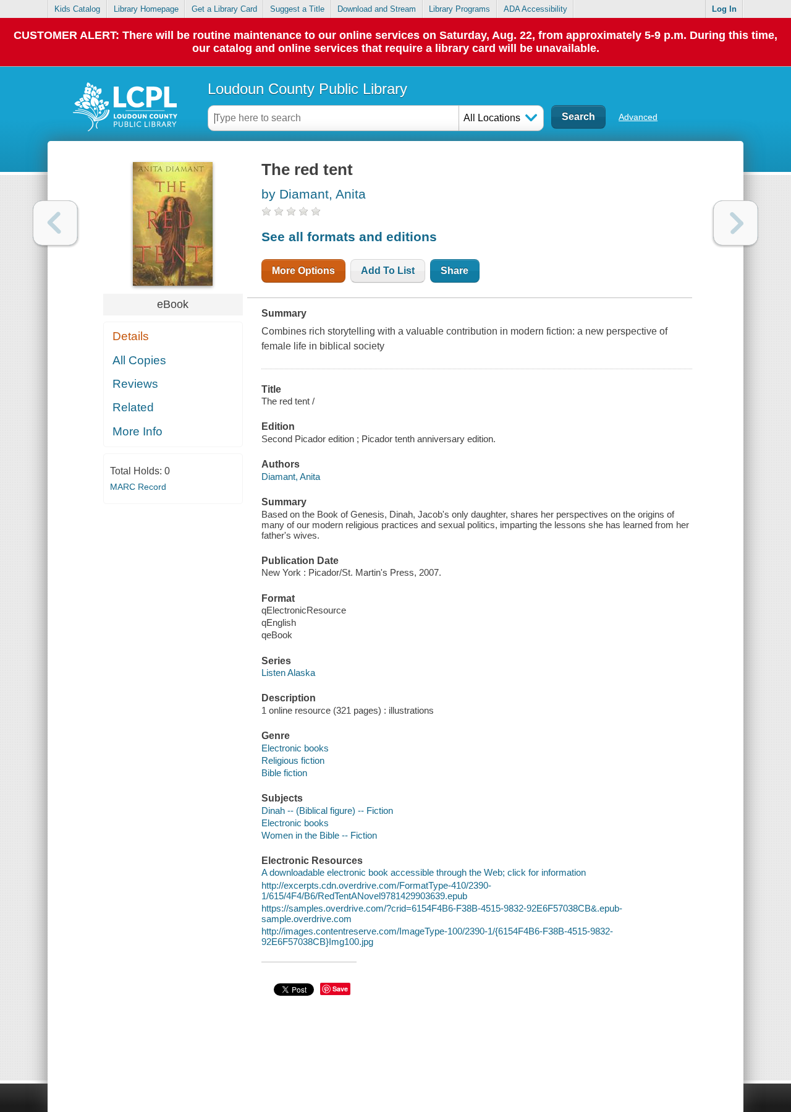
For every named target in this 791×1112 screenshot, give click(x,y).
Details (130, 336)
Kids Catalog (77, 9)
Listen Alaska (288, 672)
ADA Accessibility (535, 9)
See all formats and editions (349, 236)
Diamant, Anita (290, 476)
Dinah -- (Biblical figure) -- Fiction (327, 810)
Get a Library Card (224, 9)
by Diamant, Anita (313, 194)
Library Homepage (146, 9)
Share (454, 270)
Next (735, 223)
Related (133, 407)
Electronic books (295, 748)
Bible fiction (284, 773)
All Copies (139, 360)
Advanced (638, 117)
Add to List (388, 270)
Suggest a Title (297, 9)
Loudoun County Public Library (307, 88)
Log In (724, 9)
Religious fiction (292, 760)
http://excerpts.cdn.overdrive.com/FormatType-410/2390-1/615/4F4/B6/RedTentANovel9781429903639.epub (376, 890)
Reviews (135, 383)
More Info (137, 431)
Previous (55, 223)
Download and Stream (376, 9)
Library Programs (459, 9)
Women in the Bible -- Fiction (319, 835)
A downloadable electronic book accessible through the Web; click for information (423, 872)
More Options (303, 270)
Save (340, 988)
